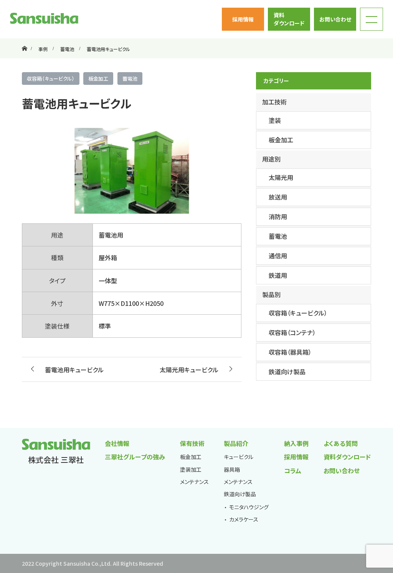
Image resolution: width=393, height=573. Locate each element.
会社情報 (117, 443)
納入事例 (296, 443)
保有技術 (192, 443)
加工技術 (274, 101)
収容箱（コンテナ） (292, 332)
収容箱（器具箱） (290, 352)
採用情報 (243, 19)
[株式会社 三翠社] (44, 18)
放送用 (278, 196)
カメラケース (243, 519)
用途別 (271, 158)
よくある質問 (341, 443)
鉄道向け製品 (287, 371)
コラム (292, 470)
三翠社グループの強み (135, 456)
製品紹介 (236, 443)
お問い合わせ (335, 19)
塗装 (275, 120)
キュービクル (238, 457)
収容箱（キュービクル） (50, 78)
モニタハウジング (249, 507)
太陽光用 (281, 177)
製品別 (271, 294)
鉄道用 (278, 275)
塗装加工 (190, 469)
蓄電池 (129, 78)
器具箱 (232, 469)
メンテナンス (194, 481)
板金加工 (98, 78)
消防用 (278, 216)
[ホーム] (24, 41)
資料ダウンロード (289, 19)
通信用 (278, 255)
